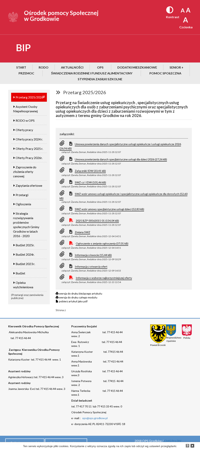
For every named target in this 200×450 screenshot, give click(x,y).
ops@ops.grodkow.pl (95, 418)
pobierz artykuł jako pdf (73, 301)
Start (21, 67)
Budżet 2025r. (25, 245)
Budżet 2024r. (25, 254)
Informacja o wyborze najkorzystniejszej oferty (104, 277)
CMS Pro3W (172, 441)
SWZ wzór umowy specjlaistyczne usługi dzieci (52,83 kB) (109, 209)
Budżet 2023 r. (25, 264)
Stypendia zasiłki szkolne (100, 79)
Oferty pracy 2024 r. (29, 139)
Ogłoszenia (23, 204)
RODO (43, 67)
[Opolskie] (171, 330)
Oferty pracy (24, 130)
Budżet (20, 273)
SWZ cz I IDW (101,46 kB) (90, 182)
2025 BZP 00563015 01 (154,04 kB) (97, 220)
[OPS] (13, 16)
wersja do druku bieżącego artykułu (80, 293)
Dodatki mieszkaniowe (137, 67)
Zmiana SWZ (82, 232)
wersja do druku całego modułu (77, 297)
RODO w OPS (25, 120)
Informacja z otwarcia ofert (91, 266)
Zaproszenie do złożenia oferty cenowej (24, 171)
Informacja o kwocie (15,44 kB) (93, 255)
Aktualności (72, 67)
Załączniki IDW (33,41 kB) (90, 170)
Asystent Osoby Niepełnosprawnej (25, 109)
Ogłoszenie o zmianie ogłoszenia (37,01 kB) (102, 243)
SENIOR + (176, 67)
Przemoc (26, 73)
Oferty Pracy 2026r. (29, 158)
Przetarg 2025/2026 (29, 97)
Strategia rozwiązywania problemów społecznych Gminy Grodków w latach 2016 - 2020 (26, 225)
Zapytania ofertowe (29, 185)
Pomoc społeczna (165, 73)
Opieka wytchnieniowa (23, 285)
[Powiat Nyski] (158, 333)
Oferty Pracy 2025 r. (29, 148)
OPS (100, 67)
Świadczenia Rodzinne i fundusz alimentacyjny (91, 73)
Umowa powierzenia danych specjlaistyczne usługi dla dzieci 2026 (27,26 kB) (121, 159)
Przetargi (22, 195)
